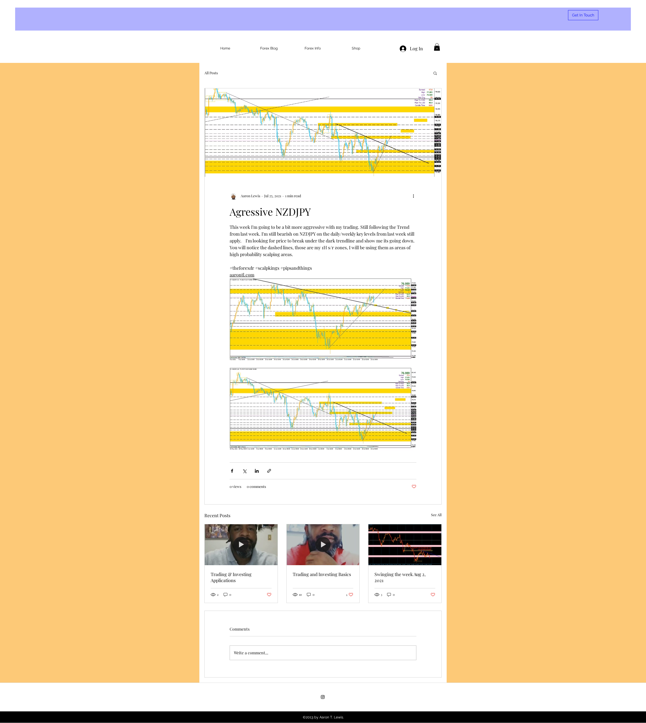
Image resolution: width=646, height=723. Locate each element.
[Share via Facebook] (232, 470)
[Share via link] (269, 470)
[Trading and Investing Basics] (323, 544)
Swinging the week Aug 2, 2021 (400, 577)
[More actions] (413, 196)
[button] (437, 47)
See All (436, 514)
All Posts (211, 72)
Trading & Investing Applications (231, 577)
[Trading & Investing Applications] (241, 544)
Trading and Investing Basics (322, 574)
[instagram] (322, 697)
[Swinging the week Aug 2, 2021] (404, 544)
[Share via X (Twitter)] (244, 470)
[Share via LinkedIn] (256, 470)
